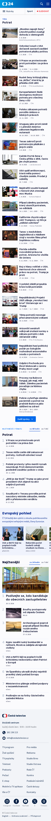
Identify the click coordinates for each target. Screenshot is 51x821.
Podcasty (6, 769)
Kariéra (30, 775)
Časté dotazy (33, 786)
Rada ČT (31, 769)
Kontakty (31, 792)
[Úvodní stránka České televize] (14, 715)
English (5, 816)
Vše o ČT (6, 792)
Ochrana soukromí (19, 816)
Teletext (6, 764)
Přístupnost (36, 816)
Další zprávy (24, 419)
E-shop (5, 780)
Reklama (31, 752)
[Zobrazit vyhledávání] (42, 4)
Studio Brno (32, 758)
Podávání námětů (35, 780)
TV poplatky (8, 758)
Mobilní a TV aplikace (12, 786)
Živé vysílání (8, 752)
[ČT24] (7, 4)
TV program (8, 747)
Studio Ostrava (34, 764)
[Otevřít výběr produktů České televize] (48, 4)
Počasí (5, 775)
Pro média (32, 747)
